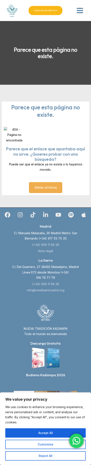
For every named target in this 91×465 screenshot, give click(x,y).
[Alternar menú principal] (80, 10)
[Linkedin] (45, 215)
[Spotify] (71, 215)
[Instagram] (20, 215)
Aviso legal (45, 251)
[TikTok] (33, 215)
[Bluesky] (84, 215)
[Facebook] (7, 215)
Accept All (45, 433)
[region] (45, 428)
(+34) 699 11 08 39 (45, 245)
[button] (45, 10)
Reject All (45, 456)
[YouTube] (58, 215)
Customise (45, 444)
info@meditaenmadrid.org (45, 290)
